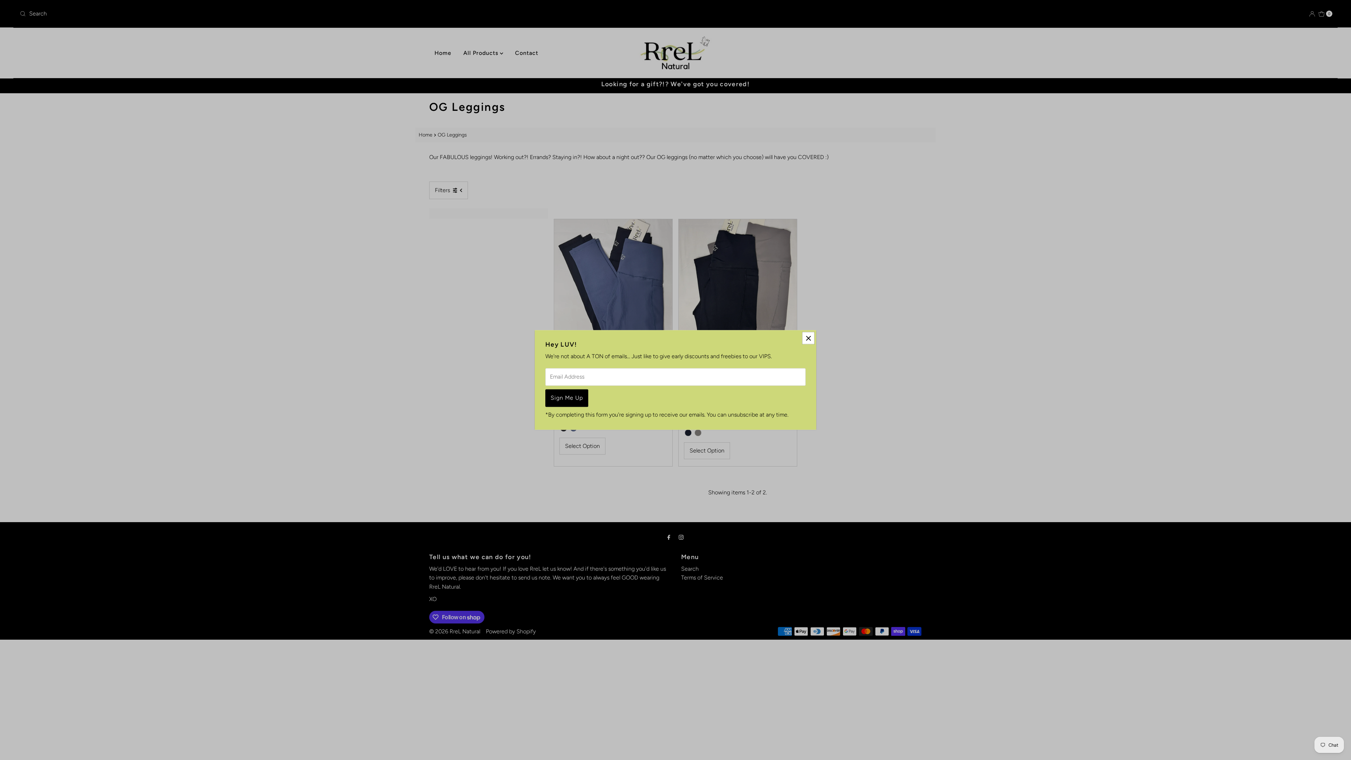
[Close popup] (808, 338)
